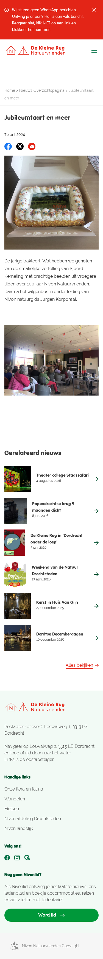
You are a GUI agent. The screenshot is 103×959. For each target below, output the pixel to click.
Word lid (47, 915)
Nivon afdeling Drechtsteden (32, 818)
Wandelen (14, 798)
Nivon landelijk (18, 828)
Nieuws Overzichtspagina (42, 90)
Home (9, 90)
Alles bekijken (79, 665)
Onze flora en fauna (23, 789)
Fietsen (11, 808)
